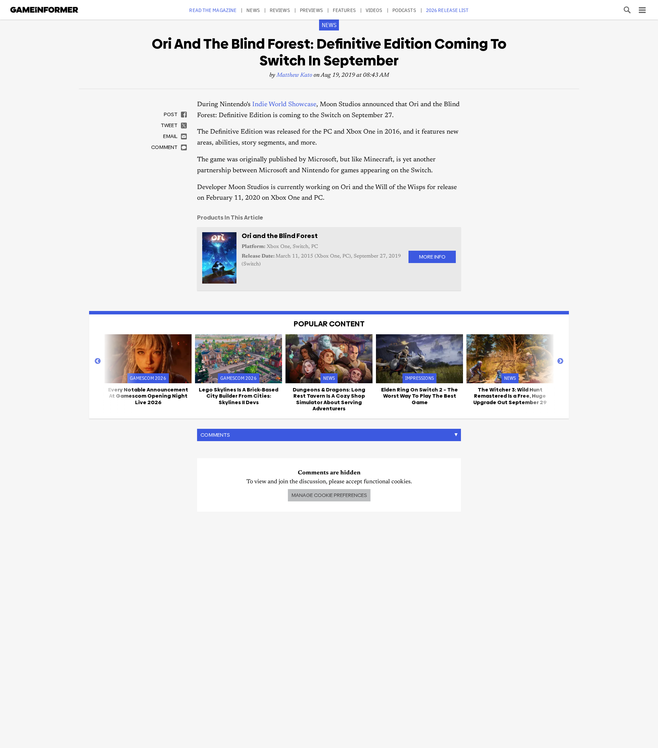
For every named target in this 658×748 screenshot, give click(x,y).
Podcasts (404, 10)
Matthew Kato (294, 75)
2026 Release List (447, 10)
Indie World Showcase (284, 104)
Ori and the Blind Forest (280, 236)
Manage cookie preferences (329, 495)
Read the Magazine (212, 10)
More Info (432, 256)
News (252, 10)
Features (344, 10)
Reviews (280, 10)
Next (560, 361)
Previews (311, 10)
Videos (374, 10)
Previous (97, 361)
